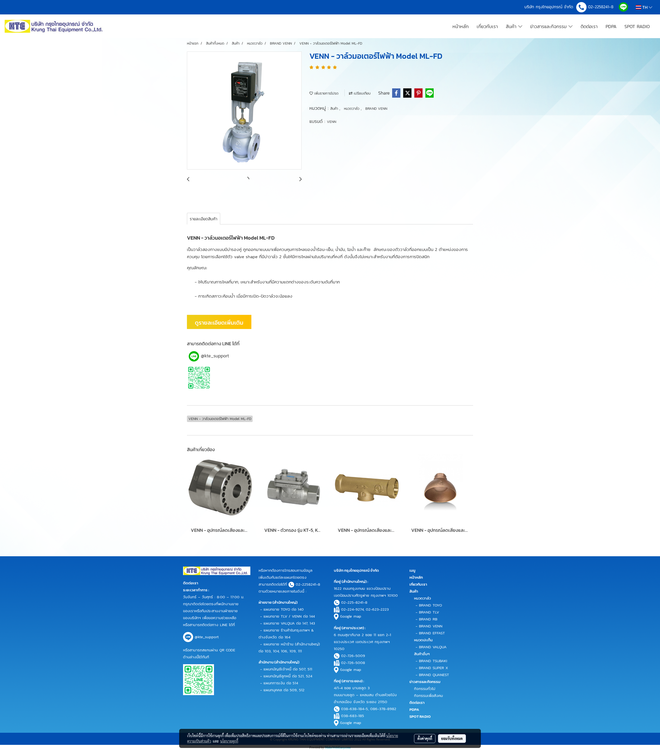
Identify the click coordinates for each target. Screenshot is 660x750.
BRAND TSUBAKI (433, 661)
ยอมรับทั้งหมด (452, 738)
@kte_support (215, 355)
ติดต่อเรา (589, 26)
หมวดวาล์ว (352, 108)
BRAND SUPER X (433, 668)
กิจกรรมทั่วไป (424, 689)
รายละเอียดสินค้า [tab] (203, 219)
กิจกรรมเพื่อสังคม (428, 695)
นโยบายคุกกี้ (229, 741)
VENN (331, 121)
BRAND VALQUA (433, 647)
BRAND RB (428, 619)
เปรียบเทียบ (361, 93)
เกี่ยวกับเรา (487, 26)
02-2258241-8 (601, 7)
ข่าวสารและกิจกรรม (549, 26)
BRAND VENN (376, 108)
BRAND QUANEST (434, 675)
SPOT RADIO (637, 26)
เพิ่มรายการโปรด (326, 93)
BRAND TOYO (430, 605)
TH (645, 7)
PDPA (611, 26)
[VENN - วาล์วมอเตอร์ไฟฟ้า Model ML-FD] (244, 111)
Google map (350, 616)
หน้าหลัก (460, 26)
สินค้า (512, 26)
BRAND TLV (429, 612)
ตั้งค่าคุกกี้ (424, 738)
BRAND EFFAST (432, 633)
